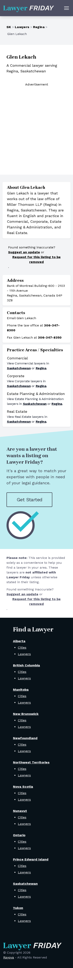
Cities (22, 647)
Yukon (18, 908)
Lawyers (22, 27)
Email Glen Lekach (21, 318)
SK (8, 27)
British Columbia (26, 665)
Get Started (29, 499)
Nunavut (20, 811)
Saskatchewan (19, 368)
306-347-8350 (50, 337)
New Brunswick (26, 714)
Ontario (19, 835)
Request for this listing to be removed (36, 259)
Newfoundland (25, 738)
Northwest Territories (31, 762)
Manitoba (21, 689)
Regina (39, 27)
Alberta (19, 641)
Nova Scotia (23, 787)
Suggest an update (24, 252)
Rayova (8, 957)
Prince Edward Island (30, 859)
